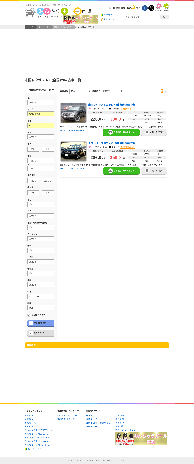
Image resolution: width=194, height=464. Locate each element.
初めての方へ (35, 449)
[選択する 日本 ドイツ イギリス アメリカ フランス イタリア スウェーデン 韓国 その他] (40, 102)
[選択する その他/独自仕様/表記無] (40, 136)
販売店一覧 (30, 423)
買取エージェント (95, 419)
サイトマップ (122, 423)
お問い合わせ (122, 415)
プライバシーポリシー (126, 430)
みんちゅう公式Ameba (36, 434)
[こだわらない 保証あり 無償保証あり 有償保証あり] (40, 296)
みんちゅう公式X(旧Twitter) (40, 430)
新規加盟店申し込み (67, 415)
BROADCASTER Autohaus (72, 130)
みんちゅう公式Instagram (39, 441)
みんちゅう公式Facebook (38, 437)
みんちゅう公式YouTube (38, 445)
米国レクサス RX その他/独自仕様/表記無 (111, 104)
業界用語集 (30, 426)
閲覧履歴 (29, 419)
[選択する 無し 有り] (40, 273)
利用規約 (119, 426)
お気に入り (30, 415)
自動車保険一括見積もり (98, 423)
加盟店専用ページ (66, 419)
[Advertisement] (97, 50)
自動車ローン (93, 426)
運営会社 (119, 419)
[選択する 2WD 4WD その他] (40, 227)
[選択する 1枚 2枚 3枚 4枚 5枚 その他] (40, 261)
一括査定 (90, 415)
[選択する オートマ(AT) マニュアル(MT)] (40, 238)
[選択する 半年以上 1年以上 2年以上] (40, 204)
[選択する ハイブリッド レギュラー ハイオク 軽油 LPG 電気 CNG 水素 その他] (40, 250)
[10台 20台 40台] (80, 91)
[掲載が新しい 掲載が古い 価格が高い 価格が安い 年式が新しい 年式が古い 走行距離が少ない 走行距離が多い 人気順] (112, 91)
